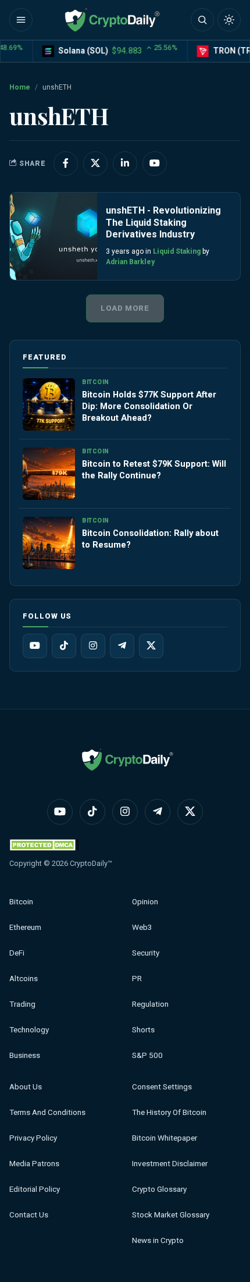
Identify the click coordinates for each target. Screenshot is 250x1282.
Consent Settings (162, 1086)
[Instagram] (93, 646)
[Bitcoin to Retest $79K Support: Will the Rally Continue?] (49, 474)
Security (145, 953)
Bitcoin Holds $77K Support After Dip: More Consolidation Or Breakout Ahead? (149, 406)
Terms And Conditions (47, 1112)
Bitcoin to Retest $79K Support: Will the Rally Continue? (154, 470)
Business (24, 1055)
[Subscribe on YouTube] (154, 163)
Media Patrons (34, 1163)
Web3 (142, 927)
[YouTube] (35, 646)
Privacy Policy (33, 1138)
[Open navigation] (21, 19)
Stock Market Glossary (170, 1214)
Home (19, 87)
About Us (25, 1086)
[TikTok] (64, 646)
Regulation (150, 1004)
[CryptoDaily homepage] (112, 20)
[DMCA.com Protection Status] (44, 845)
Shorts (143, 1029)
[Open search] (202, 19)
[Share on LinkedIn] (125, 163)
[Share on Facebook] (65, 163)
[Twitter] (151, 646)
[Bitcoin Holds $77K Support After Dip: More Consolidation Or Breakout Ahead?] (49, 404)
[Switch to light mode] (229, 19)
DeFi (16, 953)
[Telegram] (122, 646)
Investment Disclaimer (170, 1163)
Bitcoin (21, 901)
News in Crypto (158, 1240)
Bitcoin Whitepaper (164, 1138)
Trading (22, 1004)
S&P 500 (147, 1055)
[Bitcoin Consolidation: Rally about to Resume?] (49, 543)
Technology (29, 1029)
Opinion (145, 901)
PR (137, 978)
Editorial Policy (34, 1189)
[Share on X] (95, 163)
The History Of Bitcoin (169, 1112)
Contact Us (28, 1214)
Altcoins (23, 978)
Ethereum (25, 927)
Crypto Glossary (159, 1189)
